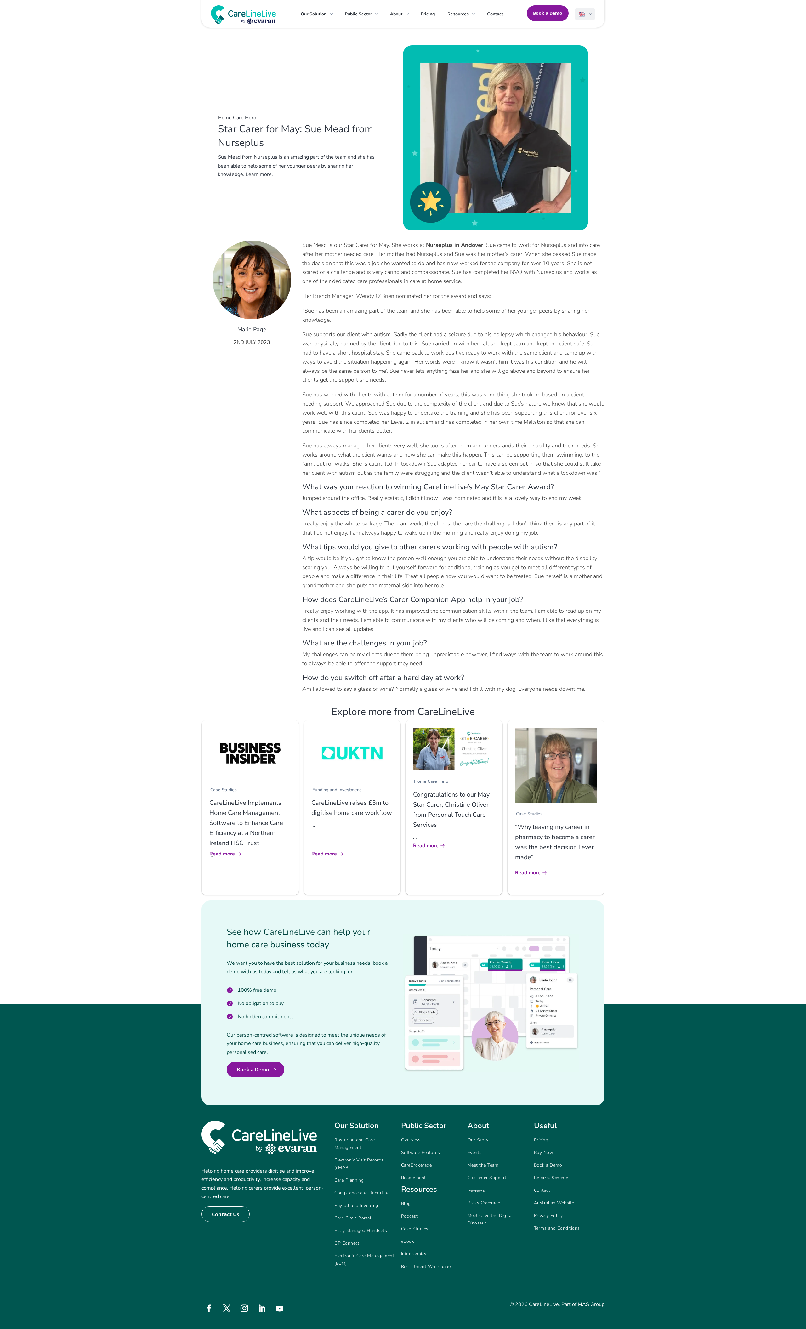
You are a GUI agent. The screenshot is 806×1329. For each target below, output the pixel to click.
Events (475, 1153)
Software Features (420, 1153)
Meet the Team (483, 1165)
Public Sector (358, 14)
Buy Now (543, 1153)
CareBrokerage (416, 1165)
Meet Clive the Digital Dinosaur (490, 1219)
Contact (495, 14)
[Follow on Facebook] (209, 1308)
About (396, 14)
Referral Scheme (551, 1178)
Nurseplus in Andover (454, 245)
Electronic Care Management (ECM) (364, 1259)
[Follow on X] (226, 1308)
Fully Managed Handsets (360, 1231)
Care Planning (349, 1180)
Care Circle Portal (352, 1218)
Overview (411, 1140)
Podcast (409, 1216)
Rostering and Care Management (354, 1143)
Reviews (476, 1190)
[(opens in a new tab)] (250, 753)
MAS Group (591, 1304)
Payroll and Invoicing (356, 1205)
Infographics (414, 1254)
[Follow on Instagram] (244, 1308)
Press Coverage (484, 1203)
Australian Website (554, 1203)
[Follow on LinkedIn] (262, 1308)
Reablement (413, 1178)
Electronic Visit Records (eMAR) (359, 1164)
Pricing (428, 14)
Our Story (478, 1140)
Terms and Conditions (557, 1228)
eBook (407, 1241)
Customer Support (487, 1178)
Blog (406, 1204)
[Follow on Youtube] (279, 1308)
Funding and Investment (336, 790)
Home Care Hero (237, 117)
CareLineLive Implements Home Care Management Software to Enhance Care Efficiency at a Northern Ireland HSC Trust (246, 822)
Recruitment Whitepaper (426, 1266)
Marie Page (251, 329)
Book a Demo (547, 13)
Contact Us (225, 1214)
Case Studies (223, 790)
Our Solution (313, 14)
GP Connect (346, 1243)
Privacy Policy (548, 1215)
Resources (458, 14)
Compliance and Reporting (362, 1193)
